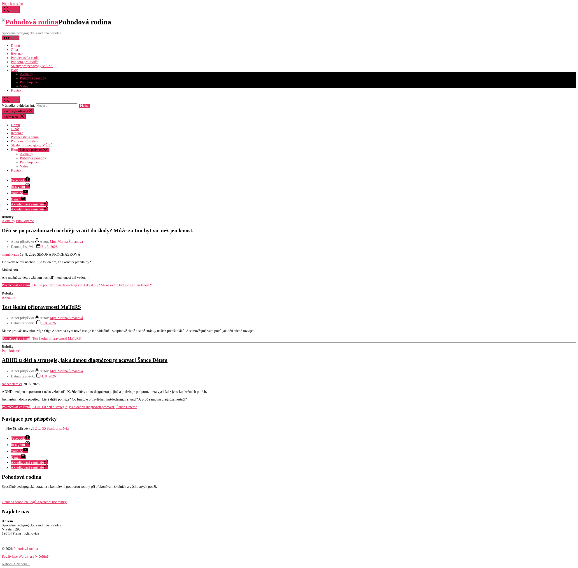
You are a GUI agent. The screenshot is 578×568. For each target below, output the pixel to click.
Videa (24, 86)
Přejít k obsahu (12, 4)
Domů (15, 45)
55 (44, 428)
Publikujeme (29, 82)
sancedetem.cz (12, 384)
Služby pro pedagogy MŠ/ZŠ (32, 66)
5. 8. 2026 (48, 323)
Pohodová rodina (26, 549)
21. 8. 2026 (49, 247)
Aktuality (26, 74)
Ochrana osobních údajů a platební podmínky (34, 502)
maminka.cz (10, 254)
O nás (15, 50)
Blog (14, 70)
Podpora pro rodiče (24, 62)
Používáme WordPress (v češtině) (25, 556)
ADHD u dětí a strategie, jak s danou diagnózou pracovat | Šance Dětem (85, 360)
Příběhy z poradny (33, 78)
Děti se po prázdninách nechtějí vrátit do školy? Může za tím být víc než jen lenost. (97, 230)
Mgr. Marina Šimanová (66, 241)
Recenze (17, 54)
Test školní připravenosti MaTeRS (41, 307)
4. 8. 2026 (48, 376)
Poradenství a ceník (25, 58)
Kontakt (16, 90)
